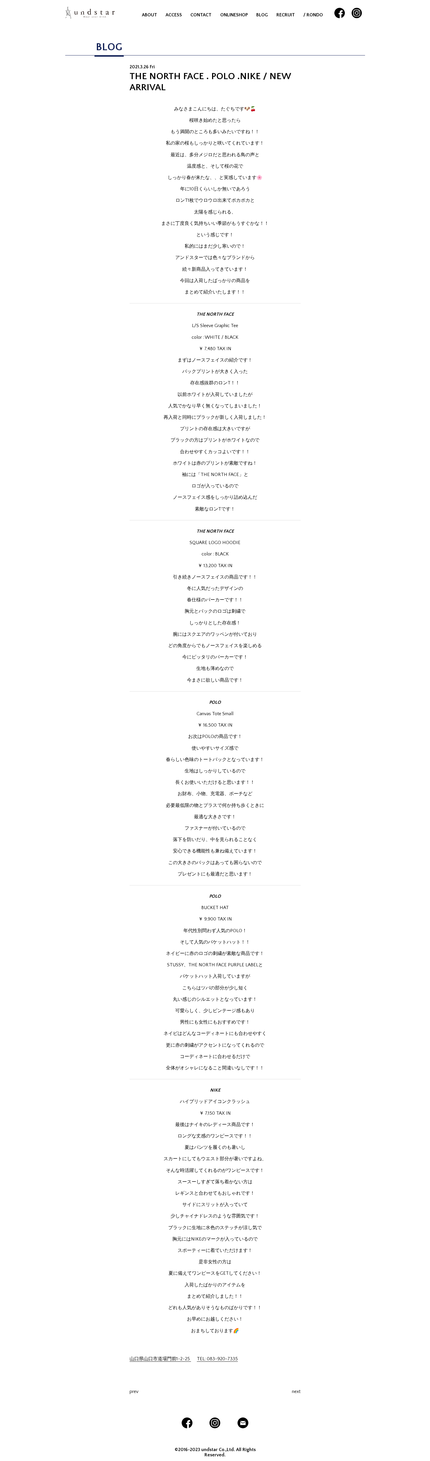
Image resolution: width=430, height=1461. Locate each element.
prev (134, 1391)
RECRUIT (285, 15)
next (296, 1391)
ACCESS (174, 15)
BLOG (262, 15)
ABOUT (149, 15)
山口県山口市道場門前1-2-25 (160, 1358)
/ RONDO (313, 15)
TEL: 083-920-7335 (217, 1358)
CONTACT (200, 15)
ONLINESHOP (234, 15)
